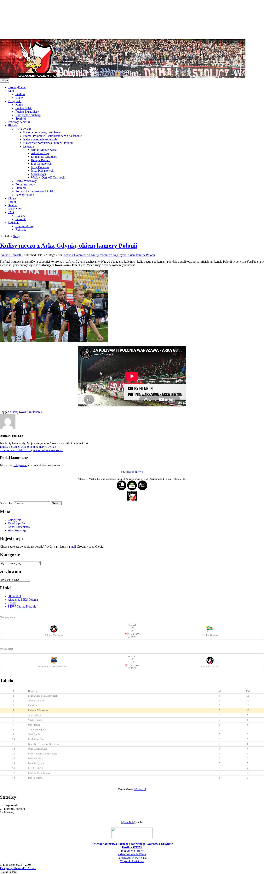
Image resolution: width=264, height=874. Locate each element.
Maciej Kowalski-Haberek (26, 412)
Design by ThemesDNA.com (18, 868)
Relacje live (15, 208)
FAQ (11, 212)
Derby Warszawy (26, 181)
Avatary (20, 215)
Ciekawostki (23, 129)
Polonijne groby (25, 184)
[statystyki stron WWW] (126, 822)
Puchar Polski (23, 108)
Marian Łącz (38, 174)
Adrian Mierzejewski (44, 149)
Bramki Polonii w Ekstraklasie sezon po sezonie (52, 135)
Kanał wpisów (17, 523)
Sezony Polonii (24, 194)
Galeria (12, 205)
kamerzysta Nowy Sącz (132, 857)
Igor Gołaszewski (41, 163)
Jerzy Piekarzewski (42, 170)
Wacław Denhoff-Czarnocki (48, 177)
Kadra (19, 104)
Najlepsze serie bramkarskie (40, 139)
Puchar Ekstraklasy (27, 111)
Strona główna (17, 87)
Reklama (20, 229)
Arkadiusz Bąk (40, 153)
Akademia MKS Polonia (23, 599)
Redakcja (13, 222)
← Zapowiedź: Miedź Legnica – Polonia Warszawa (31, 450)
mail (73, 546)
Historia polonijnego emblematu (42, 132)
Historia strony (24, 226)
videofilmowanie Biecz (132, 854)
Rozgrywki (14, 101)
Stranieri (20, 188)
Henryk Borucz (40, 160)
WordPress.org (17, 530)
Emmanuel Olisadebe (44, 156)
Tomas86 (11, 255)
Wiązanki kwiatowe (132, 861)
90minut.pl (14, 596)
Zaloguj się (14, 520)
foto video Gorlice (132, 850)
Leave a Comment (109, 255)
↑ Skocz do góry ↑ (132, 471)
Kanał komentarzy (19, 526)
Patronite (20, 219)
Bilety (19, 97)
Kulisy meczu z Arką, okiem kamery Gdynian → (30, 446)
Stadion (20, 94)
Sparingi (20, 118)
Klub (11, 90)
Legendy (28, 146)
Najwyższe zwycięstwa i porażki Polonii (48, 142)
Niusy (16, 236)
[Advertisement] (116, 19)
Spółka (12, 603)
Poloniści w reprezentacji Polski (34, 191)
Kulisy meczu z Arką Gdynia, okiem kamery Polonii (68, 245)
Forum (12, 201)
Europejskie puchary (28, 115)
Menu (5, 80)
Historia (12, 125)
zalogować (20, 465)
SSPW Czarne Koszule (22, 606)
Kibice (12, 198)
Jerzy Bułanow (40, 167)
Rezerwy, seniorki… (20, 122)
